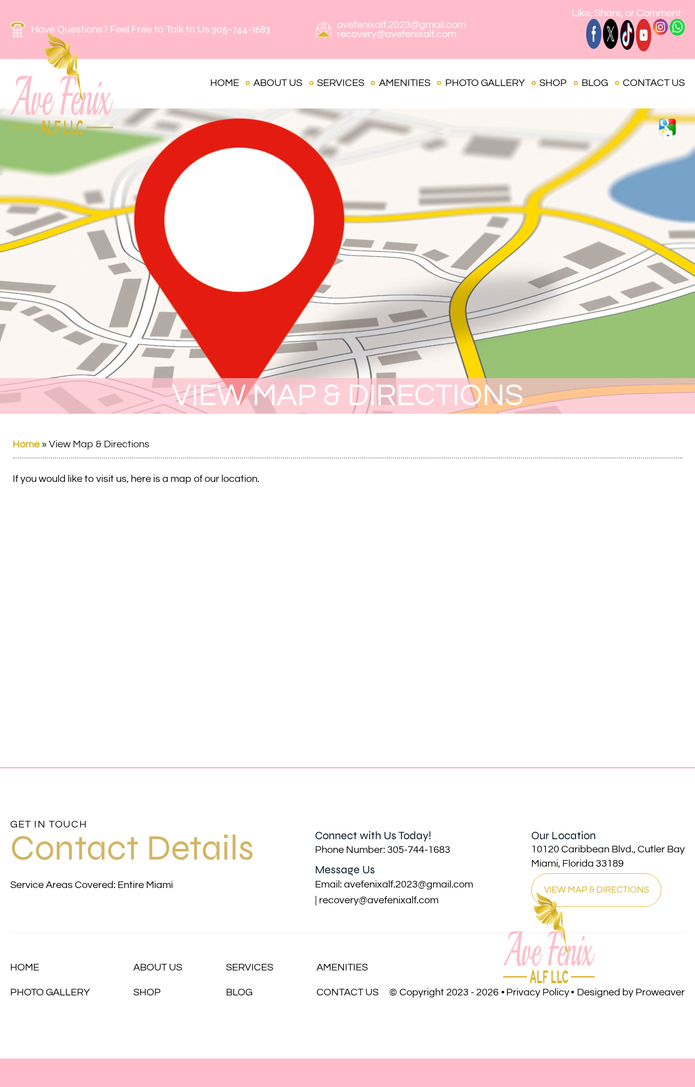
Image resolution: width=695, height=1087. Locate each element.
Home (224, 83)
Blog (595, 83)
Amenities (404, 83)
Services (340, 83)
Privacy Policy (537, 992)
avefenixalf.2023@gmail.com (401, 25)
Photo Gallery (485, 83)
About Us (277, 83)
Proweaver (660, 992)
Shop (553, 83)
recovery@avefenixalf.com (396, 34)
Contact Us (654, 83)
